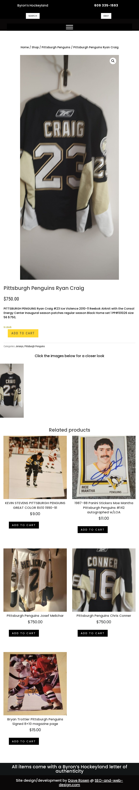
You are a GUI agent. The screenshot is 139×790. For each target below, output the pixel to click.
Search (32, 15)
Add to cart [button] (24, 525)
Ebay (106, 15)
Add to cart (23, 333)
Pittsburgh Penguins (56, 47)
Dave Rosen (78, 780)
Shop (35, 47)
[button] (113, 61)
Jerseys (19, 346)
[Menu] (69, 27)
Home (25, 47)
